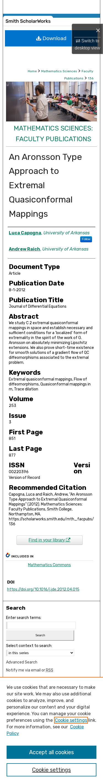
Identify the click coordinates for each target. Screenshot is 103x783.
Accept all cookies (51, 752)
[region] (51, 730)
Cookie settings (71, 720)
